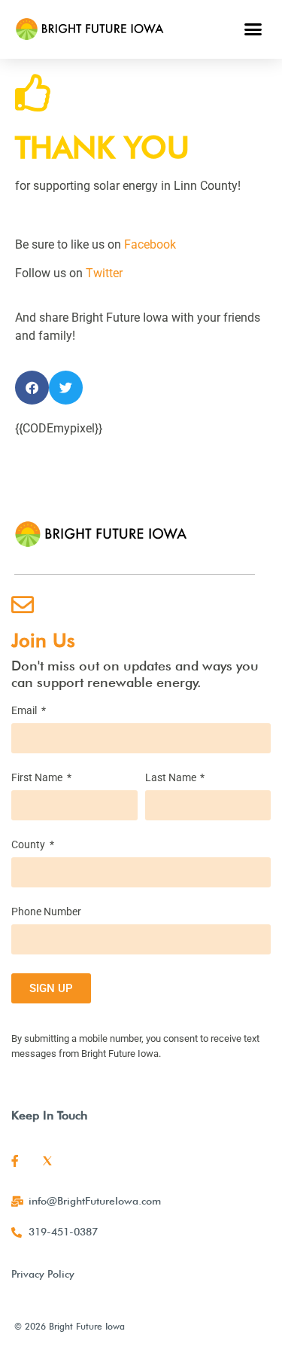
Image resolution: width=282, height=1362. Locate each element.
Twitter (104, 273)
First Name (38, 777)
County (29, 844)
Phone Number (46, 912)
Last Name (172, 777)
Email (25, 710)
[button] (253, 29)
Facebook (150, 244)
